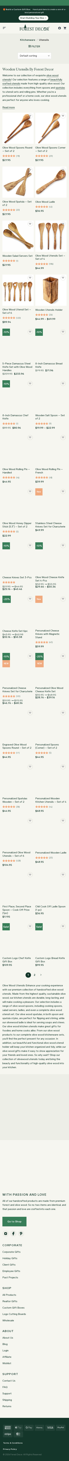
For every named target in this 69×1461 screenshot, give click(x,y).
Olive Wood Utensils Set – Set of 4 (50, 257)
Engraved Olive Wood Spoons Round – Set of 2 (16, 746)
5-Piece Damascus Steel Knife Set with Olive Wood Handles (17, 367)
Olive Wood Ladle (45, 201)
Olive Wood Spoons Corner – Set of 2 (50, 149)
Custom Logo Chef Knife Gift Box (16, 960)
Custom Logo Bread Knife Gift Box (50, 960)
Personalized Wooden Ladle (50, 852)
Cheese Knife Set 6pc (15, 630)
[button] (4, 28)
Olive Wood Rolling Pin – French (49, 471)
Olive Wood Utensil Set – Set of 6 (16, 311)
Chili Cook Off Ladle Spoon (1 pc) (50, 908)
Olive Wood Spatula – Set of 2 (17, 203)
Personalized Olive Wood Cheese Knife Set (49, 689)
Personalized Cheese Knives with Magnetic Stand (47, 634)
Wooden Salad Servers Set (17, 255)
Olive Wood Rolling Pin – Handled (16, 471)
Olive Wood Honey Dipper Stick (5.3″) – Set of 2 (16, 525)
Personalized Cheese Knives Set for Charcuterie (17, 689)
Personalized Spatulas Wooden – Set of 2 (14, 800)
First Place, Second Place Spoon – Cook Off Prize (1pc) (16, 910)
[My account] (59, 28)
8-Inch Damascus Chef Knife (15, 417)
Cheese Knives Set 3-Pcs (17, 577)
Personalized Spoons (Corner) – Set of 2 (47, 746)
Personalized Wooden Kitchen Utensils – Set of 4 (50, 800)
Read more (8, 107)
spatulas (60, 87)
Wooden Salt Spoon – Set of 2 (50, 417)
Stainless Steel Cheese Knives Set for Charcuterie (50, 525)
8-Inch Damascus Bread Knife (48, 365)
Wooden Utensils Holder (49, 309)
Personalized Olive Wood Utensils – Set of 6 (16, 854)
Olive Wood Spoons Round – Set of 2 (17, 149)
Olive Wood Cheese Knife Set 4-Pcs (49, 579)
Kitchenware (27, 39)
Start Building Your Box (32, 18)
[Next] (40, 975)
